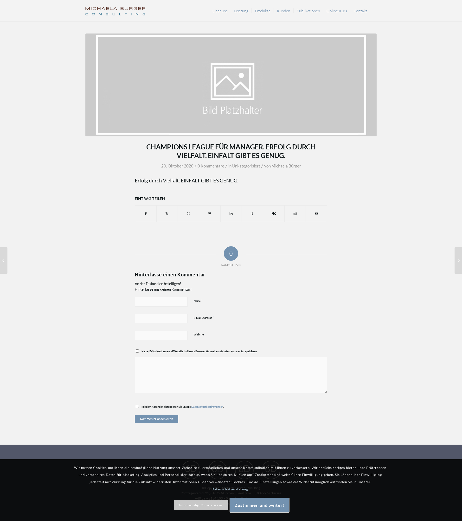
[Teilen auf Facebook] (145, 213)
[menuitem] (220, 10)
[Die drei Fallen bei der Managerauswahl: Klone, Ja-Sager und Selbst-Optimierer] (458, 260)
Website (199, 334)
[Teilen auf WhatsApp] (188, 213)
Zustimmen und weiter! (259, 505)
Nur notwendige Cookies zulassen (201, 505)
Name (198, 301)
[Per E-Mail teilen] (316, 213)
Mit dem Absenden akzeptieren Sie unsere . (182, 406)
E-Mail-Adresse (204, 318)
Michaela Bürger (286, 165)
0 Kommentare (211, 165)
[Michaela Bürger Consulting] (115, 10)
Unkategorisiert (246, 165)
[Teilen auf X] (167, 213)
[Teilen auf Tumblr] (252, 213)
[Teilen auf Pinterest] (209, 213)
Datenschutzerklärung (230, 489)
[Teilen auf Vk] (273, 213)
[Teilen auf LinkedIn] (231, 213)
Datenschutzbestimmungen (207, 406)
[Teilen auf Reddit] (295, 213)
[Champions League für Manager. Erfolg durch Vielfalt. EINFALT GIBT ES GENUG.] (3, 260)
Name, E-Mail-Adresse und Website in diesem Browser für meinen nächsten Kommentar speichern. (199, 351)
